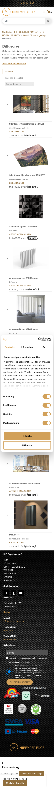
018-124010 (8, 630)
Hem (5, 560)
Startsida (6, 32)
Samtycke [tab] (10, 347)
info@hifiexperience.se (13, 621)
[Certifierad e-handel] (36, 709)
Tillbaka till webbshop (31, 773)
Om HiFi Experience (14, 567)
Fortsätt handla (15, 783)
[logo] (19, 12)
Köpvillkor (9, 563)
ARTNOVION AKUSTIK (20, 234)
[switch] (46, 405)
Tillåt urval (27, 445)
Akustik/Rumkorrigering (34, 35)
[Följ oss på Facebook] (6, 593)
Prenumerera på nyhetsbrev (19, 682)
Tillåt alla (27, 436)
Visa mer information (14, 63)
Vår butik (8, 570)
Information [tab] (27, 347)
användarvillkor (21, 678)
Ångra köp (9, 580)
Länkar (7, 577)
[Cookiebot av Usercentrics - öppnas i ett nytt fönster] (38, 339)
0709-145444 (9, 639)
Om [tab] (44, 347)
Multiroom (9, 573)
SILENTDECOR (16, 131)
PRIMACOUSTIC (17, 542)
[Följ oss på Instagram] (13, 593)
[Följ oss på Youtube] (21, 593)
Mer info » (30, 135)
